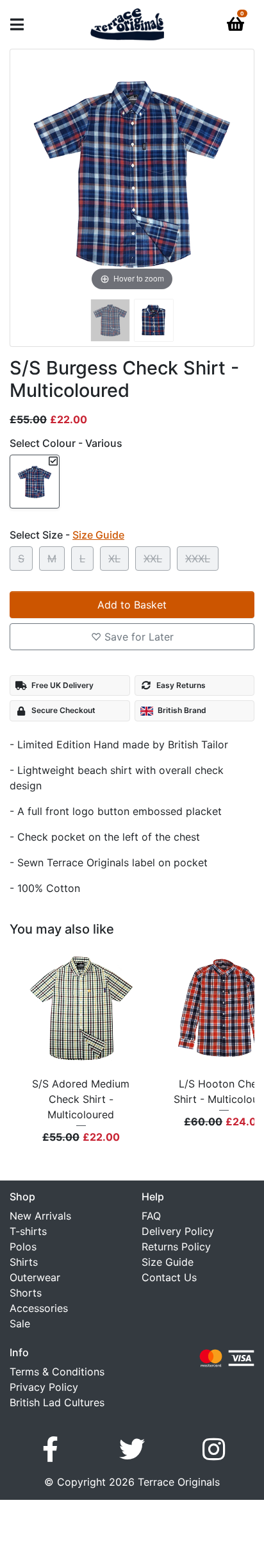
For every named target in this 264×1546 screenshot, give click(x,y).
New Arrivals (40, 1215)
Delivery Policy (178, 1231)
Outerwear (35, 1277)
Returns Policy (176, 1246)
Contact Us (169, 1277)
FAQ (151, 1215)
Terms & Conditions (57, 1371)
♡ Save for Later (132, 636)
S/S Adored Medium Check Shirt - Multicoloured (80, 1099)
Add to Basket (132, 604)
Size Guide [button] (98, 534)
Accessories (39, 1308)
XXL (153, 558)
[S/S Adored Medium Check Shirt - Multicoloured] (81, 1008)
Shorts (26, 1292)
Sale (20, 1323)
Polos (23, 1246)
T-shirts (28, 1231)
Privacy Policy (44, 1387)
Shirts (24, 1262)
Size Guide (168, 1262)
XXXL (197, 558)
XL (114, 558)
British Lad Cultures (57, 1402)
